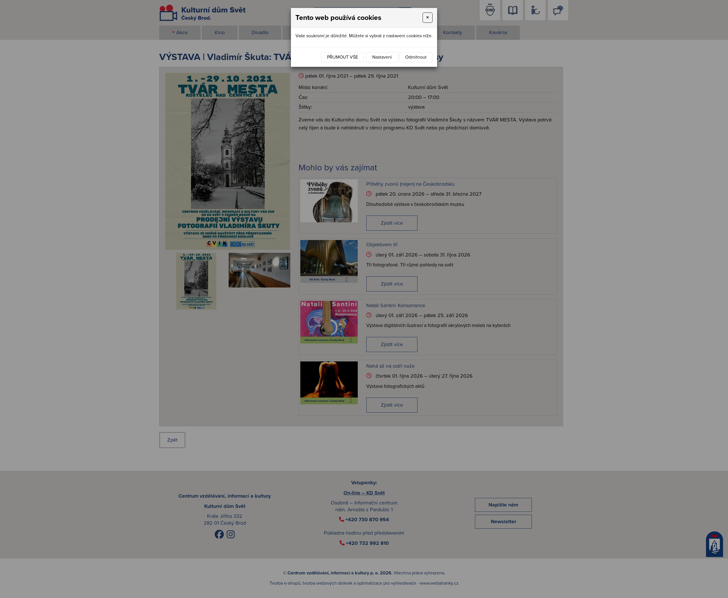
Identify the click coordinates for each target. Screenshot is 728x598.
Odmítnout (416, 57)
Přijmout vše (342, 57)
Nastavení (382, 57)
